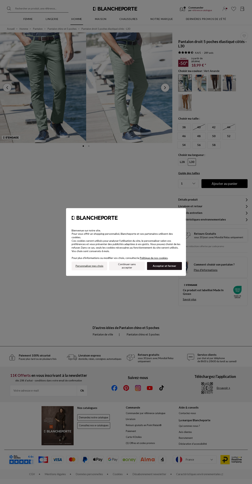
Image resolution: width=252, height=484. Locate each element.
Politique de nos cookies (154, 257)
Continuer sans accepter (127, 266)
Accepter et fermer (164, 265)
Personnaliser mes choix (89, 265)
